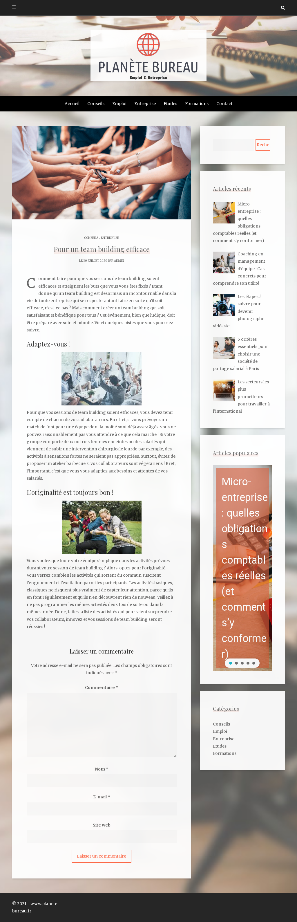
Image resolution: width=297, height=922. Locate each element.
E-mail (101, 797)
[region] (242, 568)
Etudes (170, 103)
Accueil (72, 103)
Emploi (119, 103)
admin (119, 261)
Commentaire (101, 687)
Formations (197, 103)
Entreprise (145, 103)
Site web (102, 825)
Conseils (95, 103)
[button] (242, 568)
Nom (101, 769)
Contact (224, 103)
